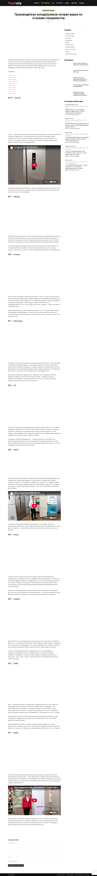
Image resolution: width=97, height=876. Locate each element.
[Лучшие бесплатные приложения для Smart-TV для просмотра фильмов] (68, 79)
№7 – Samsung (14, 81)
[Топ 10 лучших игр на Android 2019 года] (68, 72)
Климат (67, 42)
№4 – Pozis (13, 87)
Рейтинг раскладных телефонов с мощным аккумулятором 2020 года (80, 94)
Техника (36, 3)
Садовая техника (69, 33)
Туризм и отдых (69, 45)
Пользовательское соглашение (82, 874)
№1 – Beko (13, 93)
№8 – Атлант (13, 79)
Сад (53, 3)
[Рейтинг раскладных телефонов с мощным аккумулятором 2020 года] (68, 94)
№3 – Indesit (13, 89)
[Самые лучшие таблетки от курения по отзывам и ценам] (68, 65)
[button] (87, 3)
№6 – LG (12, 83)
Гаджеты (67, 51)
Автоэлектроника (69, 36)
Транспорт (59, 3)
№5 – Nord (12, 85)
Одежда (81, 3)
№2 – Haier (13, 91)
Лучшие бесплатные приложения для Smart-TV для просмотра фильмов (80, 79)
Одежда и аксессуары (70, 54)
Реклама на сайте (61, 874)
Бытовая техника (46, 10)
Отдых (67, 3)
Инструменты (45, 3)
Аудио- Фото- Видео (70, 49)
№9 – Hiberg (13, 77)
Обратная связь (69, 874)
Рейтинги (52, 10)
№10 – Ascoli (13, 75)
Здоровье (74, 3)
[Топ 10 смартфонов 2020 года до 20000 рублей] (68, 86)
